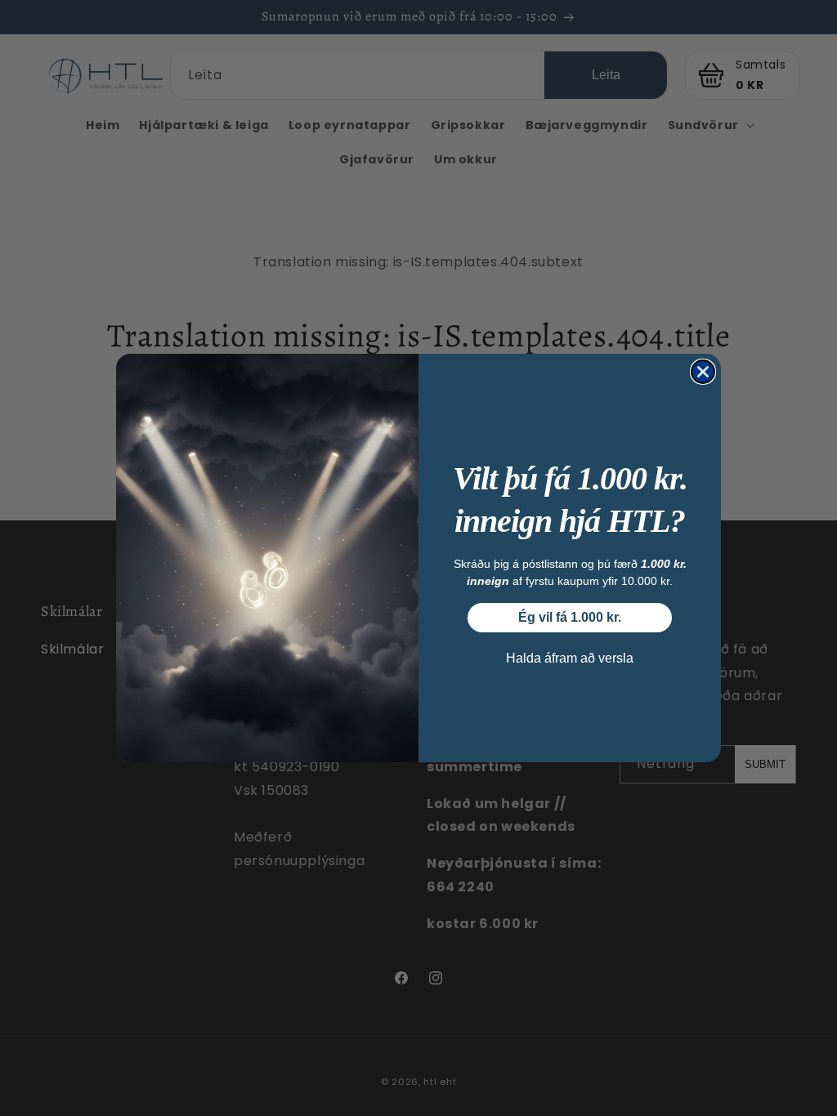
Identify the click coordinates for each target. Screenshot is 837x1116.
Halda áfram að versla (569, 658)
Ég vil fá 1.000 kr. (569, 617)
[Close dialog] (703, 371)
